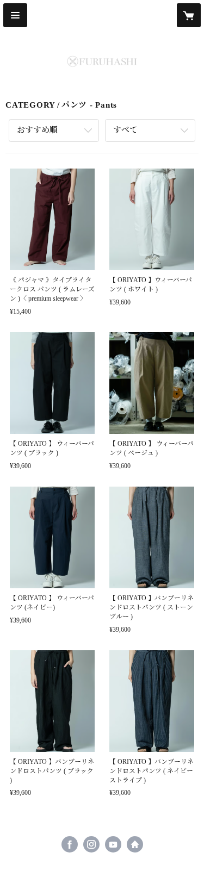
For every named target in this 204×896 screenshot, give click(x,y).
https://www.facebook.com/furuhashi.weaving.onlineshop (69, 844)
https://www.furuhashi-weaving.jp (135, 844)
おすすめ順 (37, 130)
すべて (125, 130)
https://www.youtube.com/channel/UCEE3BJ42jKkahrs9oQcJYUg (113, 844)
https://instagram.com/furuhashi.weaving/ (91, 844)
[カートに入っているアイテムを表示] (189, 15)
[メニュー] (15, 15)
